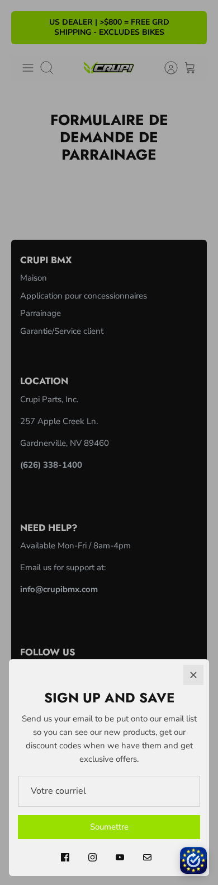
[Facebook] (65, 857)
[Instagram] (92, 857)
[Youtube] (120, 857)
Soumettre (109, 826)
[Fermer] (193, 675)
